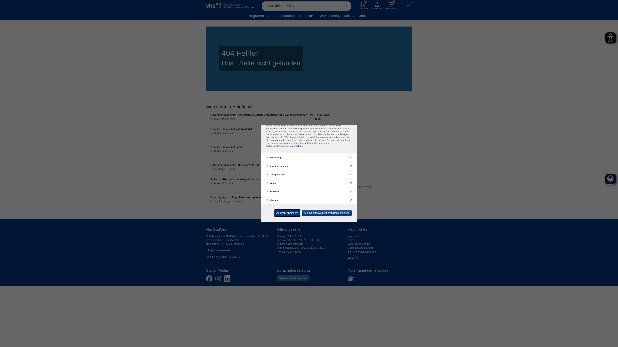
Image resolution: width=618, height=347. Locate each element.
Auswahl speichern (287, 213)
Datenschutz (296, 146)
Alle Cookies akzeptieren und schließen (327, 213)
